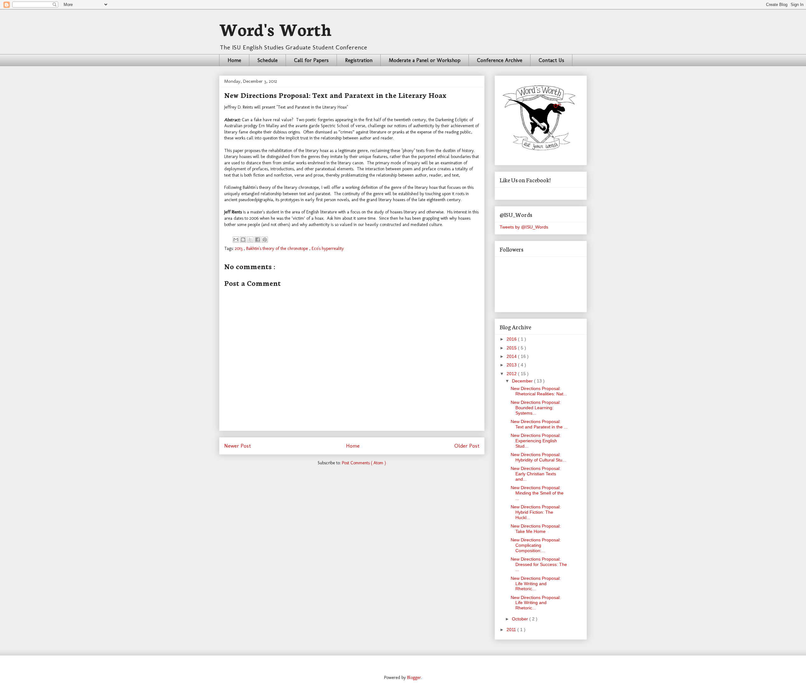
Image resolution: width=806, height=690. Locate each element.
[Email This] (236, 239)
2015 (512, 347)
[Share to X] (250, 239)
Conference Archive (499, 60)
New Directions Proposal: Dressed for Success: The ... (539, 564)
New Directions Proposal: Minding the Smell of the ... (537, 493)
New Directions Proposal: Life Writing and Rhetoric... (536, 583)
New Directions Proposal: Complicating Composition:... (536, 545)
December (523, 380)
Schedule (268, 60)
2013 (239, 248)
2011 (512, 629)
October (520, 618)
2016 (512, 339)
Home (234, 60)
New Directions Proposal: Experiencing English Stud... (536, 441)
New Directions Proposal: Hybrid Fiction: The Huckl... (536, 512)
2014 (512, 356)
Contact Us (551, 60)
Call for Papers (311, 60)
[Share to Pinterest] (265, 239)
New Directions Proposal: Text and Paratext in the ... (539, 424)
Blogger (414, 677)
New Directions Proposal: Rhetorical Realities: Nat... (539, 391)
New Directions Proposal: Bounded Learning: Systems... (536, 408)
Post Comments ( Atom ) (364, 463)
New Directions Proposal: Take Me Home (536, 528)
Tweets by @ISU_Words (524, 226)
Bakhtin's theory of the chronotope (277, 248)
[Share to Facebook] (257, 239)
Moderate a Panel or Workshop (425, 60)
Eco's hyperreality (328, 248)
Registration (358, 60)
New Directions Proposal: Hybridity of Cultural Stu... (538, 457)
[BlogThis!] (243, 239)
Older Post (467, 446)
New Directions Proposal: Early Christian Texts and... (536, 474)
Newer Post (237, 446)
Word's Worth (275, 28)
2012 (512, 373)
